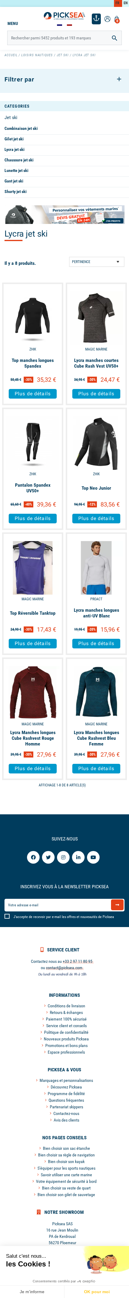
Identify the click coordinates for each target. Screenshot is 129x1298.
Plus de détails (33, 393)
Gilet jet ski (14, 138)
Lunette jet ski (16, 170)
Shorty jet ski (15, 191)
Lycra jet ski (14, 149)
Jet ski (10, 117)
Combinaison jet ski (21, 128)
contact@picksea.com (64, 967)
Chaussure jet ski (19, 160)
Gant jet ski (13, 181)
